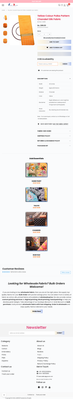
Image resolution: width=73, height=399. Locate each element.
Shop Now (36, 183)
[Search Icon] (59, 5)
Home (3, 10)
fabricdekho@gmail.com (45, 376)
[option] (22, 30)
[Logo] (13, 5)
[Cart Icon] (67, 5)
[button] (54, 54)
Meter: (39, 31)
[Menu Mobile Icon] (3, 5)
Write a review (66, 272)
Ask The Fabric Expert (60, 124)
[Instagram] (42, 387)
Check (65, 64)
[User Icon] (65, 5)
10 (41, 70)
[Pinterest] (46, 387)
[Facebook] (39, 387)
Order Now (36, 311)
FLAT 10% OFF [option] (36, 1)
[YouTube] (49, 387)
